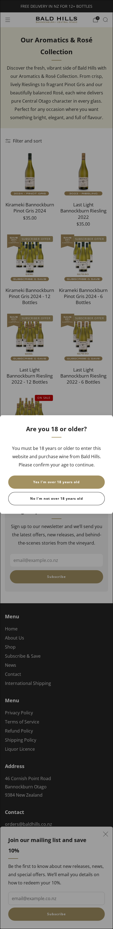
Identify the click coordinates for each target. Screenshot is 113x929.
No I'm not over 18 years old (56, 498)
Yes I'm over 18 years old (56, 482)
